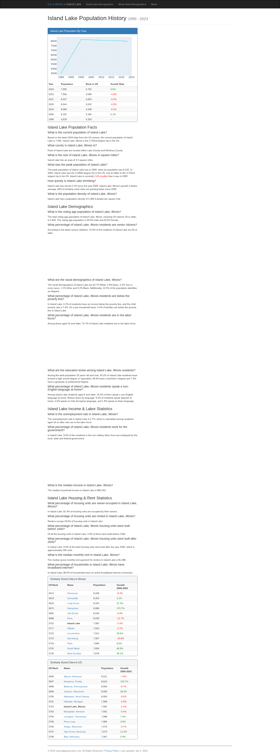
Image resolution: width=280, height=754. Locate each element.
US (50, 4)
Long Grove (73, 603)
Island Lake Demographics (99, 4)
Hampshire (72, 608)
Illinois (59, 4)
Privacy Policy (112, 750)
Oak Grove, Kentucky (75, 731)
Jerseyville (72, 598)
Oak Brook (72, 613)
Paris (69, 618)
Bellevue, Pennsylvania (76, 686)
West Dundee (74, 653)
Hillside (71, 628)
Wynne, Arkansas (73, 676)
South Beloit (73, 648)
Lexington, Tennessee (75, 716)
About (154, 4)
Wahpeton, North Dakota (76, 696)
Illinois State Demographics (132, 4)
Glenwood (72, 593)
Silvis (69, 643)
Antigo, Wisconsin (73, 726)
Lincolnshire (73, 633)
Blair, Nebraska (71, 736)
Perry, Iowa (69, 721)
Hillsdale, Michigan (73, 701)
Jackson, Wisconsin (74, 691)
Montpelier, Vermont (74, 711)
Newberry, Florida (73, 681)
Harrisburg (72, 638)
